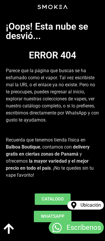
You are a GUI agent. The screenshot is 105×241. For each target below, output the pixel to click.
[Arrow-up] (8, 228)
